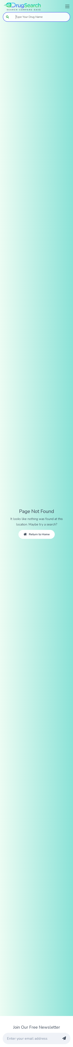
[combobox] (41, 16)
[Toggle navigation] (66, 6)
